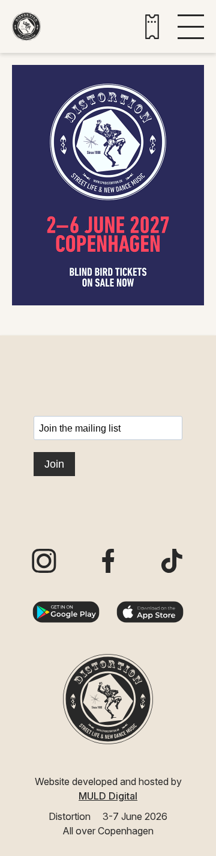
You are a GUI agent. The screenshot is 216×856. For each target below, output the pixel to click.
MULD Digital (108, 796)
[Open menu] (191, 26)
